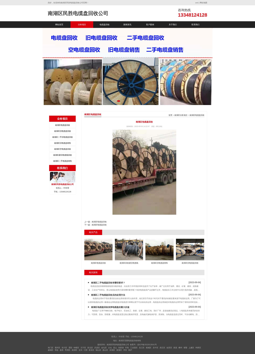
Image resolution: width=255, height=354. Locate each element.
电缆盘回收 (105, 24)
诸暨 (185, 348)
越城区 (50, 350)
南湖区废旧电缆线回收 (62, 155)
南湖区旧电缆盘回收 (62, 131)
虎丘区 (162, 348)
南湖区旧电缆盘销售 (62, 143)
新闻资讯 (127, 24)
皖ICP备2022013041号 (147, 344)
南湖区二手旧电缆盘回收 (62, 137)
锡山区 (98, 350)
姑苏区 (169, 348)
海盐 (56, 350)
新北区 (90, 348)
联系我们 (195, 24)
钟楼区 (76, 348)
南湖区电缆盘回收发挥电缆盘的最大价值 (110, 307)
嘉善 (61, 350)
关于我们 (173, 24)
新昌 (175, 348)
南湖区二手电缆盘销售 (62, 161)
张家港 (121, 348)
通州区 (57, 348)
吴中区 (155, 348)
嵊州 (180, 348)
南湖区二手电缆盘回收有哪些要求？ (108, 283)
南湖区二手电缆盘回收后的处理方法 (108, 295)
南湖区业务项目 (180, 115)
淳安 (125, 350)
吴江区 (141, 348)
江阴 (85, 350)
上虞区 (191, 348)
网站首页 (59, 24)
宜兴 (80, 350)
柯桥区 (198, 348)
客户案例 (150, 24)
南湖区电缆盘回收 (62, 125)
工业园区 (134, 348)
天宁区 (83, 348)
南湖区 (74, 350)
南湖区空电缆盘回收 (62, 149)
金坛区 (104, 348)
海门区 (50, 348)
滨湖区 (112, 350)
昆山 (115, 348)
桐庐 (130, 350)
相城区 (148, 348)
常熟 (127, 348)
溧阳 (70, 348)
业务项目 (82, 24)
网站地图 (203, 3)
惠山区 (105, 350)
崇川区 (64, 348)
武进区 (97, 348)
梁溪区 (119, 350)
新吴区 (91, 350)
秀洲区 (67, 350)
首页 (170, 115)
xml (196, 3)
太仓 (110, 348)
